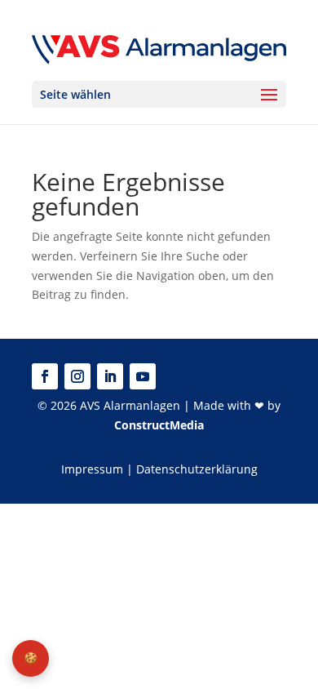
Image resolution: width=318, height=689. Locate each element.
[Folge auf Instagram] (77, 376)
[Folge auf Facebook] (45, 376)
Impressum (92, 469)
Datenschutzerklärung (197, 469)
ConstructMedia (159, 425)
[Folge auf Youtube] (143, 376)
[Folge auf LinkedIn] (110, 376)
